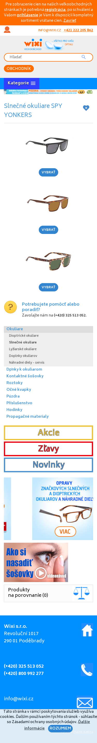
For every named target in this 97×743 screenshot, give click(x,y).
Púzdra (13, 396)
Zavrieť (69, 21)
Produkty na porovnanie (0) (28, 593)
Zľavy (48, 449)
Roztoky (14, 383)
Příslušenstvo (19, 403)
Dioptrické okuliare (24, 336)
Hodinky (14, 410)
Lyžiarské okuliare (22, 349)
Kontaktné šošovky (24, 376)
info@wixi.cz (49, 30)
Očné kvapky (18, 390)
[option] (48, 91)
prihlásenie (27, 15)
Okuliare (14, 329)
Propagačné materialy (27, 417)
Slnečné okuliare (23, 342)
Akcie (48, 433)
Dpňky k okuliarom (24, 369)
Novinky (49, 465)
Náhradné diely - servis (26, 363)
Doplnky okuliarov (23, 356)
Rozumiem (60, 728)
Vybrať (48, 172)
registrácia (55, 10)
